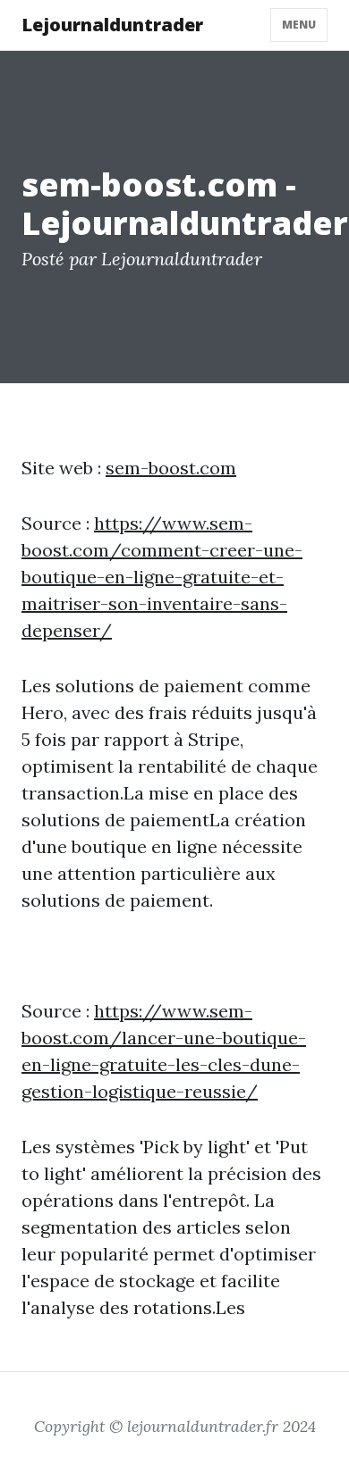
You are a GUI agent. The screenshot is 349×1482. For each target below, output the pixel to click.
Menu (299, 24)
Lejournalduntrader (112, 25)
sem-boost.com (171, 467)
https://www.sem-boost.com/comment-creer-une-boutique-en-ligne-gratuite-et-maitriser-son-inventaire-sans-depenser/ (161, 576)
